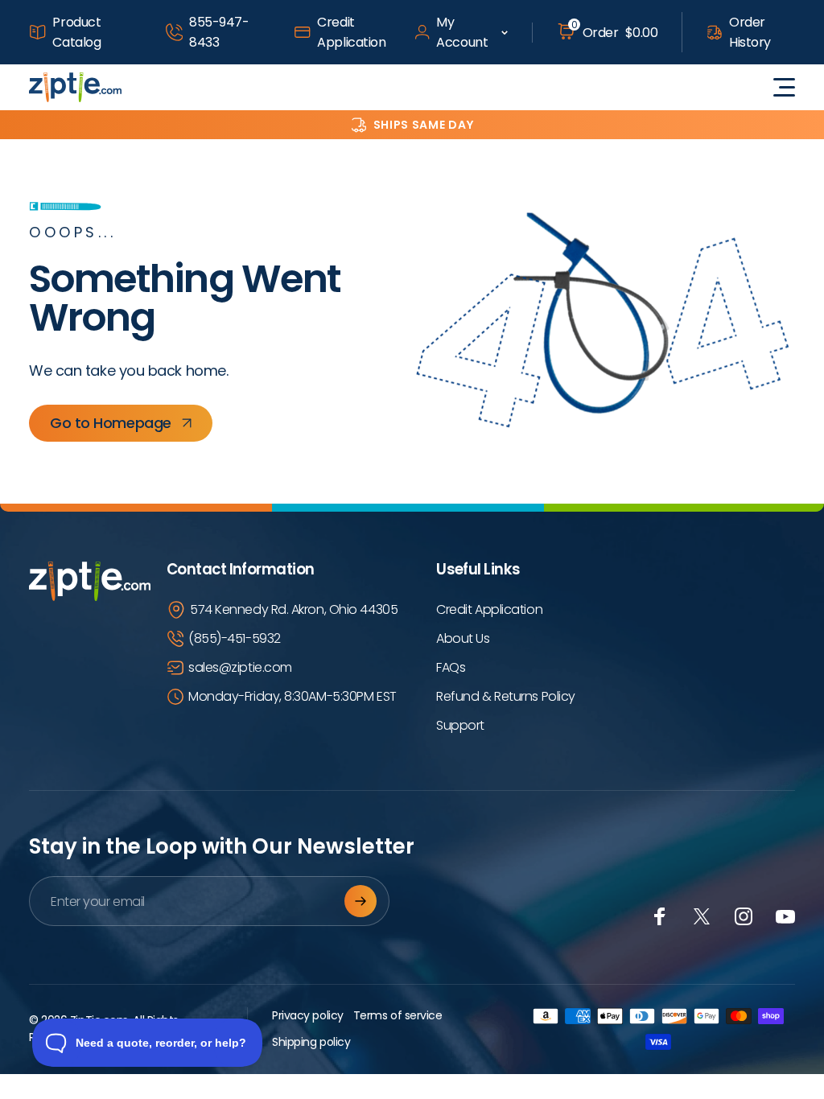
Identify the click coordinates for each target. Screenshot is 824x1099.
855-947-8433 (219, 32)
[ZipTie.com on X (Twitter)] (701, 916)
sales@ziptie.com (240, 667)
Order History (750, 32)
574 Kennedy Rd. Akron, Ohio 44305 (294, 609)
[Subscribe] (360, 901)
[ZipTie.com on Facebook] (660, 916)
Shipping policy (311, 1042)
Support (460, 725)
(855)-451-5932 (234, 638)
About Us (462, 638)
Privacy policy (308, 1015)
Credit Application (351, 32)
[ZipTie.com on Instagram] (743, 916)
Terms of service (398, 1015)
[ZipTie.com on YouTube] (785, 916)
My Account (462, 32)
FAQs (450, 667)
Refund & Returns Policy (505, 696)
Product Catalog (76, 32)
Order (614, 32)
